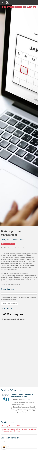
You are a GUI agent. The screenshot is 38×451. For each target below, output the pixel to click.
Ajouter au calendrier (9, 243)
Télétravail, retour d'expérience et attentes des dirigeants (23, 396)
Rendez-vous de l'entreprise (9, 303)
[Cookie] (4, 447)
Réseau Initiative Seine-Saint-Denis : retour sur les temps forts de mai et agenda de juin (19, 430)
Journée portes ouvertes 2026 (11, 426)
